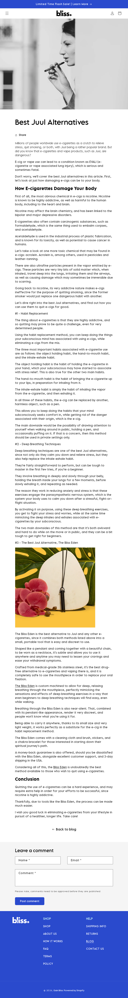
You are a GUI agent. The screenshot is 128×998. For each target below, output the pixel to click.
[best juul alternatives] (55, 627)
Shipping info (96, 926)
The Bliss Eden (25, 686)
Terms (47, 956)
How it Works (53, 941)
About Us (50, 933)
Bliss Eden (60, 767)
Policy (48, 963)
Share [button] (22, 134)
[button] (7, 13)
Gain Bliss (58, 990)
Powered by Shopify (74, 990)
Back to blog (66, 829)
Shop (46, 926)
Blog (90, 941)
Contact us (95, 948)
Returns (92, 933)
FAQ (45, 948)
